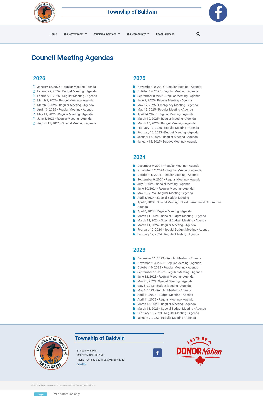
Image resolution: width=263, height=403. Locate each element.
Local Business (165, 34)
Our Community (136, 34)
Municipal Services (105, 34)
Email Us (81, 364)
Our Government (73, 34)
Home (53, 34)
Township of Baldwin (132, 12)
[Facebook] (218, 12)
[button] (198, 34)
